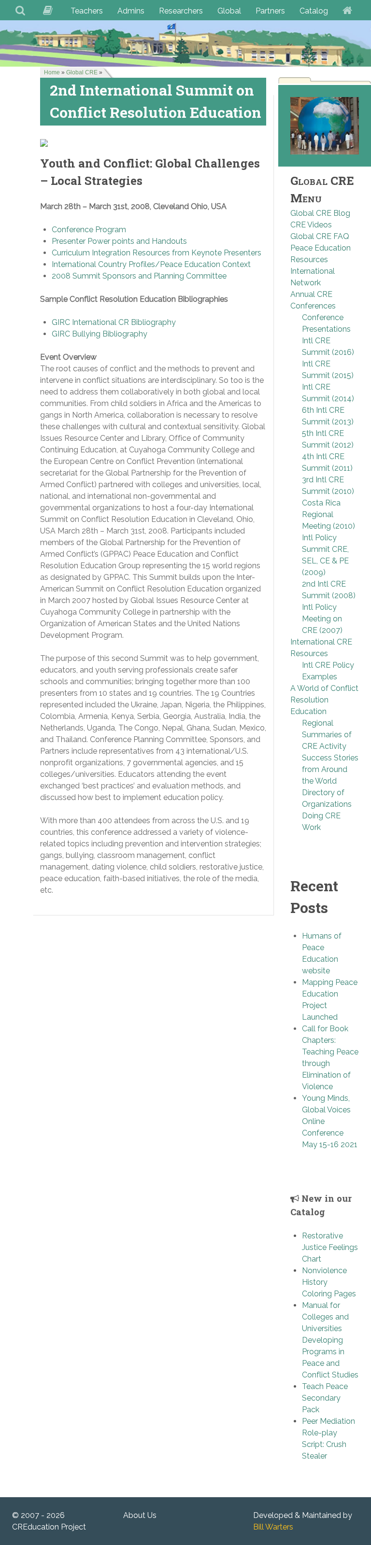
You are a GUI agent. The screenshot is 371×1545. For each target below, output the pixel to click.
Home (52, 72)
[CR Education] (185, 43)
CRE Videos (311, 224)
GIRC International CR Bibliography (114, 322)
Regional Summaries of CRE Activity (327, 734)
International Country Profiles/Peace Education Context (151, 264)
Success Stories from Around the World (330, 769)
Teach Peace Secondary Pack (325, 1398)
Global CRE (82, 72)
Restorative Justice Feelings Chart (330, 1247)
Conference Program (89, 229)
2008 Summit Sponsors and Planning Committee (139, 276)
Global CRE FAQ (319, 236)
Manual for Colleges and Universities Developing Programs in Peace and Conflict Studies (330, 1340)
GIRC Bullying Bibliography (99, 333)
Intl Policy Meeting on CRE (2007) (322, 619)
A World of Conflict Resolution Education (324, 700)
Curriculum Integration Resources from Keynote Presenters (156, 252)
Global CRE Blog (320, 213)
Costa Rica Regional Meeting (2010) (328, 514)
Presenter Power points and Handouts (119, 241)
